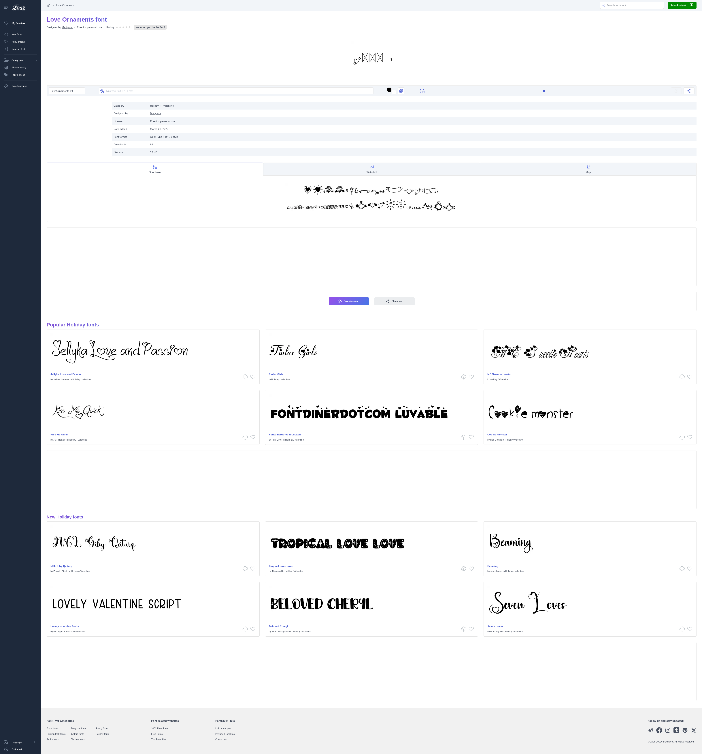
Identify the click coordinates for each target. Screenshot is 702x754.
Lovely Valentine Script (64, 626)
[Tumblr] (676, 732)
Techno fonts (78, 739)
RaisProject (496, 631)
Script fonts (53, 739)
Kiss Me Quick (59, 434)
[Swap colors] (401, 90)
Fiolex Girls (276, 374)
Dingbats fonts (78, 728)
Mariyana (67, 27)
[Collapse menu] (6, 7)
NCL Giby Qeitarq (61, 566)
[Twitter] (694, 732)
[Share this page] (689, 90)
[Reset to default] (676, 90)
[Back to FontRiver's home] (17, 7)
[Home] (49, 5)
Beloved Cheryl (278, 626)
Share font (397, 301)
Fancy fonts (102, 728)
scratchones (496, 571)
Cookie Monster (497, 434)
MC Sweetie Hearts (499, 374)
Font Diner (277, 440)
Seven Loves (495, 626)
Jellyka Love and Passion (66, 374)
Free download (351, 301)
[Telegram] (651, 732)
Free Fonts (157, 734)
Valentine (168, 105)
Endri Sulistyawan (281, 631)
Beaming (492, 566)
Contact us (221, 739)
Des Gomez (496, 440)
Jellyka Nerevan (61, 379)
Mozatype (58, 631)
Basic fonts (53, 728)
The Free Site (158, 739)
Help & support (223, 728)
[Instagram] (668, 732)
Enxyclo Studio (60, 571)
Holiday (154, 105)
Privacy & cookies (225, 734)
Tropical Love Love (281, 566)
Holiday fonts (103, 734)
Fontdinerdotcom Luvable (285, 434)
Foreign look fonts (56, 734)
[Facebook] (659, 732)
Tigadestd (277, 571)
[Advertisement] (77, 127)
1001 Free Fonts (160, 728)
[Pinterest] (685, 732)
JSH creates (59, 440)
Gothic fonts (77, 734)
